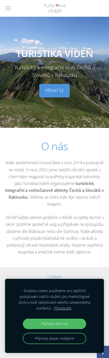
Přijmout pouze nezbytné (54, 338)
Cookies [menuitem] (54, 276)
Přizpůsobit (62, 308)
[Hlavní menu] (8, 8)
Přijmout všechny (54, 323)
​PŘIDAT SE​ (54, 90)
